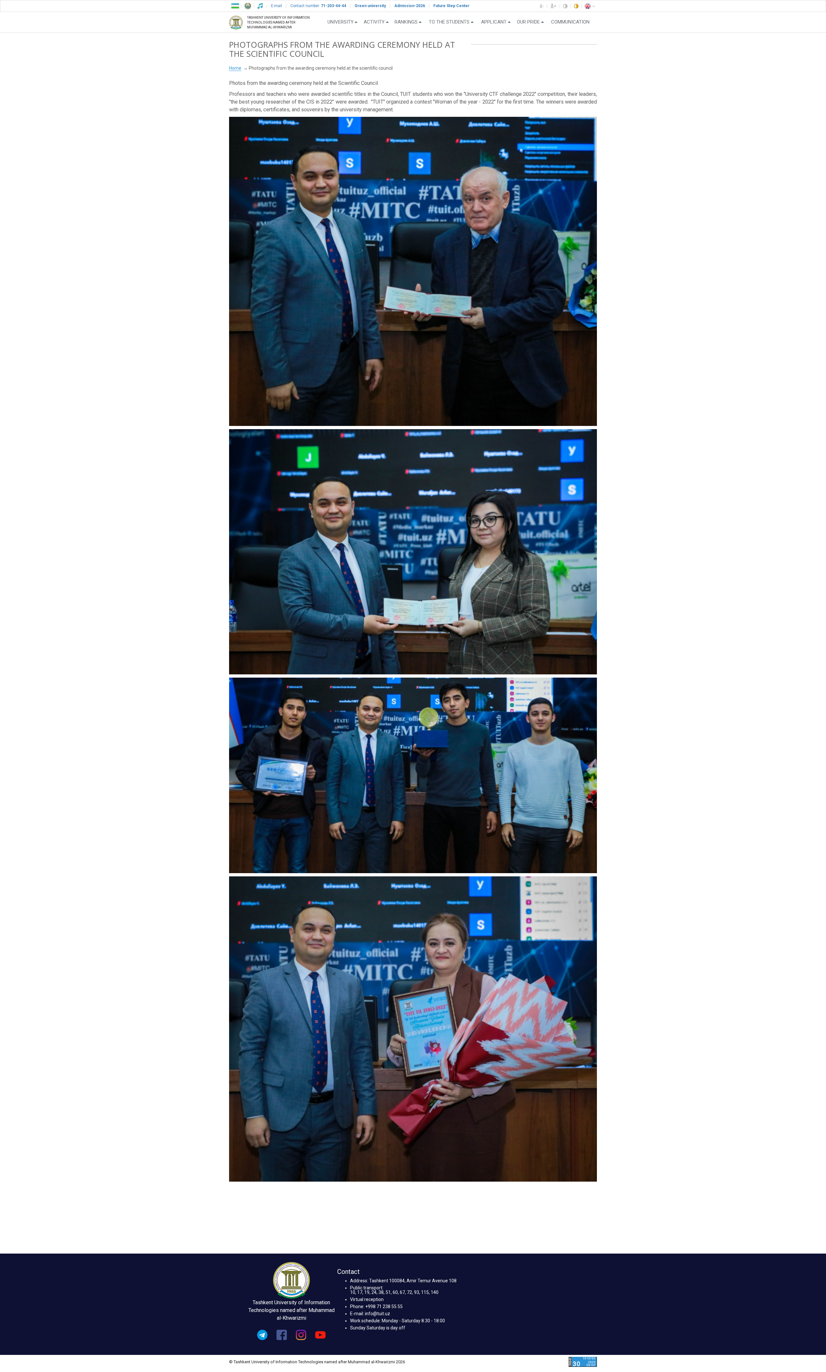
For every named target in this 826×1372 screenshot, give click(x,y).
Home (235, 68)
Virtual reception (367, 1299)
